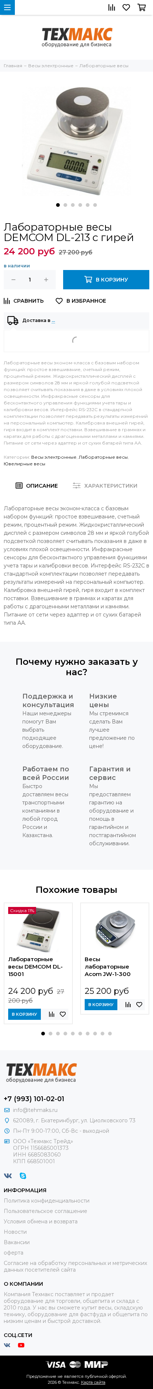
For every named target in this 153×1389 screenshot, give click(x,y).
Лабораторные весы (103, 457)
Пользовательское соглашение (45, 1211)
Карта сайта (93, 1382)
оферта (13, 1252)
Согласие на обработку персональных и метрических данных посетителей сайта (75, 1266)
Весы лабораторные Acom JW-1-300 (108, 966)
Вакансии (17, 1242)
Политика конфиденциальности (46, 1200)
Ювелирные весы (24, 463)
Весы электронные (53, 457)
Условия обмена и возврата (41, 1221)
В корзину (24, 1014)
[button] (58, 205)
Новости (15, 1232)
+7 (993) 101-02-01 (34, 1099)
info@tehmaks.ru (35, 1110)
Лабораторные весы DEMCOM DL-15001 (35, 966)
